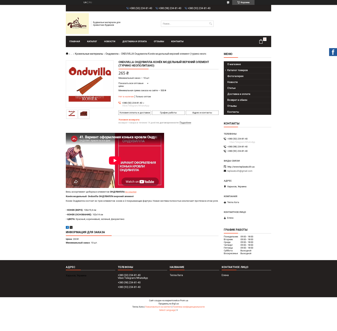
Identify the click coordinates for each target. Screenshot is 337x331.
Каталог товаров (237, 70)
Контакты (177, 41)
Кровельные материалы (89, 53)
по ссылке (130, 191)
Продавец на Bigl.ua (168, 303)
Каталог (92, 41)
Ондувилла (111, 53)
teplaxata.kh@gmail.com (239, 171)
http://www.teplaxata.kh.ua (241, 166)
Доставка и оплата (134, 41)
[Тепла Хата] (77, 23)
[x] (71, 228)
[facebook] (67, 228)
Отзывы (159, 41)
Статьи (231, 88)
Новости (109, 41)
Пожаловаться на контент (158, 307)
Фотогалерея (235, 76)
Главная (74, 41)
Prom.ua (184, 300)
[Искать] (210, 24)
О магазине (234, 64)
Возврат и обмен (237, 100)
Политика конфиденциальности (189, 307)
